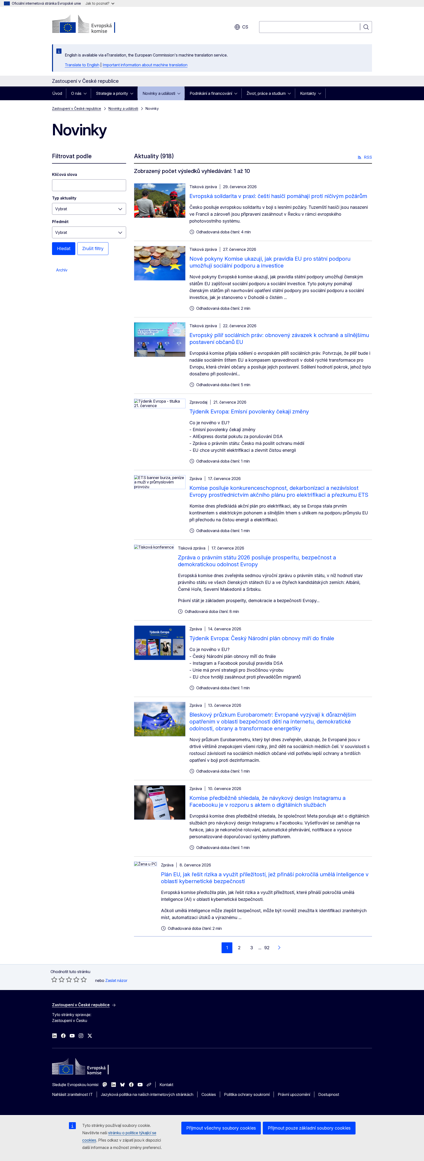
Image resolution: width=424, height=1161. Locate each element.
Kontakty (308, 93)
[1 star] (54, 979)
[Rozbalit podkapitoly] (86, 93)
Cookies (208, 1094)
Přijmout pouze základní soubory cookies (309, 1128)
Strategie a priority (112, 93)
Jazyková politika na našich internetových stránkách (147, 1094)
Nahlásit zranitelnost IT (72, 1094)
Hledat (63, 248)
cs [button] (245, 26)
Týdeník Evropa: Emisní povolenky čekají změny (249, 411)
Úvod (57, 93)
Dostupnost (328, 1094)
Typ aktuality (64, 198)
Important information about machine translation (145, 64)
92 (266, 947)
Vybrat (61, 208)
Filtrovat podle (72, 156)
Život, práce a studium (266, 93)
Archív (61, 270)
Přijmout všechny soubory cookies (221, 1128)
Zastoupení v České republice (76, 108)
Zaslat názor (116, 980)
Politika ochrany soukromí (247, 1094)
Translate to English (82, 64)
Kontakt (166, 1084)
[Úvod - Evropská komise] (91, 24)
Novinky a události (159, 93)
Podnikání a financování (211, 93)
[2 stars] (58, 979)
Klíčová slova (64, 174)
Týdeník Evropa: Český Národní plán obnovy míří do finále (261, 638)
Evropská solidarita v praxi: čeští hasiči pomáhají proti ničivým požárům (278, 196)
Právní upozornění (294, 1094)
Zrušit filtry (93, 248)
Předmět (60, 221)
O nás (76, 93)
